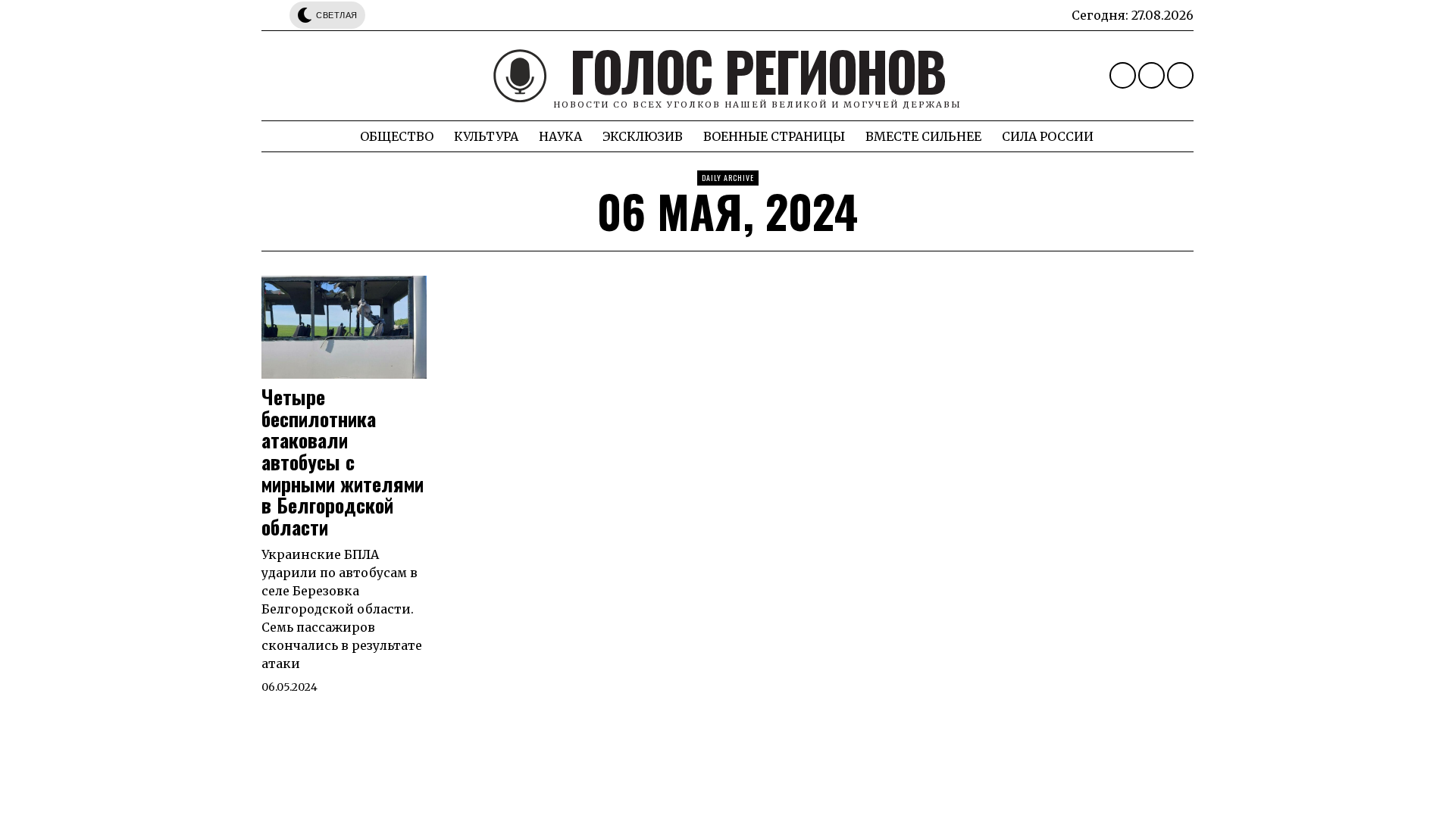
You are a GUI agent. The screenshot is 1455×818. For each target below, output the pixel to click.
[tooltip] (1122, 75)
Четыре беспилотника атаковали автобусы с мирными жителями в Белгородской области (342, 462)
